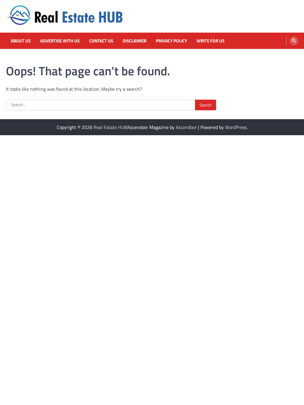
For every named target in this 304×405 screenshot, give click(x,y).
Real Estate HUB (110, 127)
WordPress (236, 127)
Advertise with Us (60, 41)
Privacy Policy (171, 41)
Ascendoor (186, 127)
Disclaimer (134, 41)
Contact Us (101, 41)
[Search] (293, 40)
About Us (21, 41)
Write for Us (210, 41)
